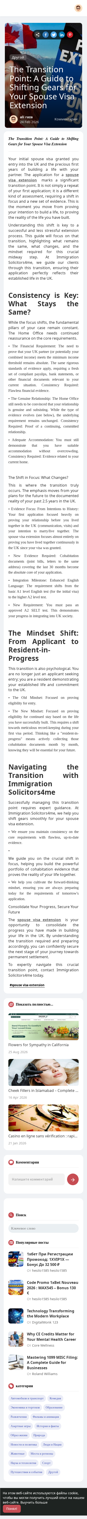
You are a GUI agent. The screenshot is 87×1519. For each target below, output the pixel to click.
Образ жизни (19, 1435)
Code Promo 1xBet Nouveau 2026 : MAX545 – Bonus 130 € (52, 1288)
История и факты (48, 1426)
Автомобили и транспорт (27, 1398)
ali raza (26, 117)
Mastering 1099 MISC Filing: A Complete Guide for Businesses (52, 1362)
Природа (39, 1435)
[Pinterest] (70, 34)
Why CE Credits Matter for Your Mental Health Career (51, 1336)
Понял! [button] (11, 1508)
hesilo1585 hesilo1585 (49, 1270)
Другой (18, 57)
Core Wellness (43, 1345)
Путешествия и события (26, 1472)
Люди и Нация (52, 1444)
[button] (78, 8)
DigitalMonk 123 (45, 1322)
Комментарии (66, 119)
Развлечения (19, 1416)
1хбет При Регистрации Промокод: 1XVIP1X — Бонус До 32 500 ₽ (50, 1259)
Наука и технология (23, 1463)
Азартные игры (21, 1426)
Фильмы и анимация (46, 1416)
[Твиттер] (53, 34)
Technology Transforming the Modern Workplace (50, 1313)
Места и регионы (42, 1453)
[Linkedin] (61, 34)
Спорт (46, 1463)
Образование (54, 1407)
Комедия (55, 1398)
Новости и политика (24, 1444)
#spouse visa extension (27, 985)
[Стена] (37, 34)
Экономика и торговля (25, 1407)
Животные (18, 1453)
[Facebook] (45, 34)
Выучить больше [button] (34, 1502)
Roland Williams (45, 1373)
